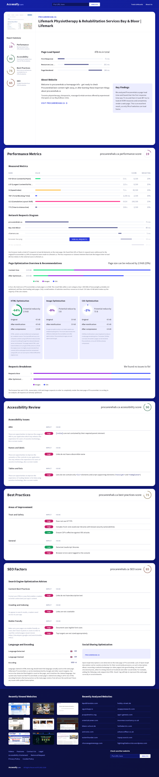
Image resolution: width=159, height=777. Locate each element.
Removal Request (38, 755)
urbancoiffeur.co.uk (125, 732)
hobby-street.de (124, 703)
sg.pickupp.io (87, 709)
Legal (41, 751)
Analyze (94, 4)
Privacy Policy (14, 759)
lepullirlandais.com (90, 703)
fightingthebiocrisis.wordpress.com (132, 743)
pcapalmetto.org (89, 714)
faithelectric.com (124, 726)
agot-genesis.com (124, 714)
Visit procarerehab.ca (53, 103)
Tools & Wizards (137, 4)
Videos (11, 751)
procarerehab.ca (47, 17)
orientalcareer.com (90, 720)
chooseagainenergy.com (92, 743)
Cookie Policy (28, 759)
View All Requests (79, 239)
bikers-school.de (89, 726)
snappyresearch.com (126, 709)
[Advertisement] (95, 40)
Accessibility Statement (18, 755)
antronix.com (87, 732)
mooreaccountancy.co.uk (128, 720)
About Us (149, 4)
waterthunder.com (90, 737)
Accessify (15, 4)
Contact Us (31, 751)
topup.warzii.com (124, 737)
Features (20, 751)
